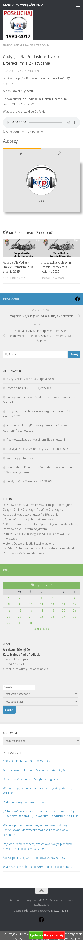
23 (19, 616)
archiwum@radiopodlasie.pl (31, 669)
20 (63, 610)
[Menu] (78, 5)
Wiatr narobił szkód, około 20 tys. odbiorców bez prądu (37, 866)
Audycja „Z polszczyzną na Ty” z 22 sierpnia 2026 (37, 448)
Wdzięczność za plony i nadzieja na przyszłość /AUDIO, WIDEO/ (37, 790)
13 (63, 604)
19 (52, 610)
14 (74, 604)
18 (41, 610)
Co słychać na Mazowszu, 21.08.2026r (31, 481)
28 (74, 616)
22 (8, 616)
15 (8, 610)
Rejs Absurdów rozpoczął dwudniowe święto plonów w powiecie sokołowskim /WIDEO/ (37, 846)
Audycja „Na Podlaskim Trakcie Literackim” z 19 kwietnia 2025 (56, 267)
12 (52, 604)
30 (19, 623)
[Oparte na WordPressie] (26, 910)
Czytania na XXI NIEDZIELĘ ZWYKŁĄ (29, 388)
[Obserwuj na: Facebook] (77, 298)
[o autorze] (22, 154)
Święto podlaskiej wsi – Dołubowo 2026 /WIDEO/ (34, 857)
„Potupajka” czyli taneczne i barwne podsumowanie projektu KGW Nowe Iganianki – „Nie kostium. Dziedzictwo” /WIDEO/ (41, 813)
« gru (37, 628)
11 (41, 604)
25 (41, 616)
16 (19, 610)
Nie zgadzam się (53, 935)
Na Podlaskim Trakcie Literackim (26, 45)
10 (30, 604)
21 (74, 610)
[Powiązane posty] (60, 154)
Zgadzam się (37, 935)
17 (30, 610)
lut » (46, 628)
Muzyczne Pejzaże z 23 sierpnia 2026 (30, 378)
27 (63, 616)
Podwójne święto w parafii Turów (23, 802)
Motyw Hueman (60, 911)
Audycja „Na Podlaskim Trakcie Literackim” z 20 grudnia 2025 (18, 267)
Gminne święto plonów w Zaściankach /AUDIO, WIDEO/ (38, 770)
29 (8, 623)
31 (30, 623)
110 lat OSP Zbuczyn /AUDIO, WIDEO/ (26, 761)
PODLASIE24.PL (12, 753)
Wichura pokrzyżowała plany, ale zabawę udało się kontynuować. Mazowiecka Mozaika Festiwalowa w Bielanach (35, 830)
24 (30, 616)
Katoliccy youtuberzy (20, 458)
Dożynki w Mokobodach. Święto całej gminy (30, 779)
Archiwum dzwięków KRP (23, 5)
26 (52, 616)
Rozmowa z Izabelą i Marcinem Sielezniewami (36, 439)
